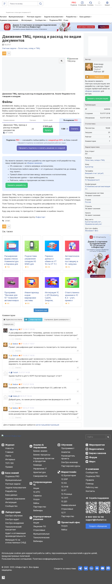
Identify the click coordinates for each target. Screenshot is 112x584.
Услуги (36, 499)
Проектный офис (70, 522)
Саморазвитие (40, 476)
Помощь (90, 483)
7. (9, 408)
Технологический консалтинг (13, 528)
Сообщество (11, 506)
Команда (37, 465)
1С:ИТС (36, 492)
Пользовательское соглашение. (17, 559)
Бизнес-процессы (41, 455)
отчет (7, 221)
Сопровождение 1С (42, 483)
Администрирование (15, 499)
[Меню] (4, 3)
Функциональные (13, 480)
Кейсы (36, 503)
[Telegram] (80, 568)
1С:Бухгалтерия (68, 475)
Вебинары (38, 510)
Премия (9, 467)
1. (9, 329)
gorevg (15, 329)
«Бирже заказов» (34, 163)
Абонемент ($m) (91, 231)
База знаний (12, 473)
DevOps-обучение (14, 515)
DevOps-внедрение (14, 523)
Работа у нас (92, 487)
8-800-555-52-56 (95, 517)
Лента (8, 456)
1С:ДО (64, 501)
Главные (9, 452)
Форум (93, 457)
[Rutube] (108, 568)
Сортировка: (56, 319)
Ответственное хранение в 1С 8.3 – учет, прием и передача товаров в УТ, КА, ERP (72, 300)
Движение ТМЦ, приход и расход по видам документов (41, 38)
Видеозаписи (96, 449)
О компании (92, 469)
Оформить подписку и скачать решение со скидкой (42, 148)
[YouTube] (102, 568)
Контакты (90, 491)
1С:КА (64, 483)
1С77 (63, 512)
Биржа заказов (97, 453)
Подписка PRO (12, 476)
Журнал (9, 445)
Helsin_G (15, 396)
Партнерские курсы (70, 466)
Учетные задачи (12, 484)
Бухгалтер (89, 167)
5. (9, 384)
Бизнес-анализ (40, 451)
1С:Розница (66, 494)
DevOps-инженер (69, 462)
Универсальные (68, 505)
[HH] (91, 568)
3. (9, 355)
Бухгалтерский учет (93, 222)
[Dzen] (97, 568)
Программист (67, 448)
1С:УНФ (64, 487)
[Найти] (108, 437)
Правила (90, 480)
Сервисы (37, 495)
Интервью (10, 459)
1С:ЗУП (64, 498)
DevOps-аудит (12, 519)
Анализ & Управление (40, 446)
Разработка (11, 491)
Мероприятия (97, 445)
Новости (9, 448)
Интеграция (11, 502)
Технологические (41, 537)
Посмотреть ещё (41, 310)
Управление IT (40, 468)
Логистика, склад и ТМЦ (95, 160)
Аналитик (65, 452)
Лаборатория (13, 512)
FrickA (15, 372)
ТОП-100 (9, 463)
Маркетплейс (68, 472)
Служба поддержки (99, 498)
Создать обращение (98, 526)
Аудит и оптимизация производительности (15, 534)
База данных (11, 495)
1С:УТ (63, 490)
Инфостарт (40, 217)
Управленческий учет (93, 224)
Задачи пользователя (15, 487)
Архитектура (39, 472)
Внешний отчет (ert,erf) (94, 173)
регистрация (41, 425)
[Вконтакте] (86, 568)
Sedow (15, 344)
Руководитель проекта (68, 457)
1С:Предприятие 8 (92, 180)
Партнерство (39, 507)
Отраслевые (39, 530)
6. (9, 396)
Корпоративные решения (42, 518)
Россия (88, 202)
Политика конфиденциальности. (48, 559)
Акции (36, 488)
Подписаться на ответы (13, 319)
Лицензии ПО (39, 526)
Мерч (92, 461)
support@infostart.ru (96, 520)
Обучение (66, 445)
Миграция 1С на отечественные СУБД (15, 541)
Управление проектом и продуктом (43, 459)
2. (9, 344)
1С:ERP (64, 479)
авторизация (53, 425)
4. (9, 372)
